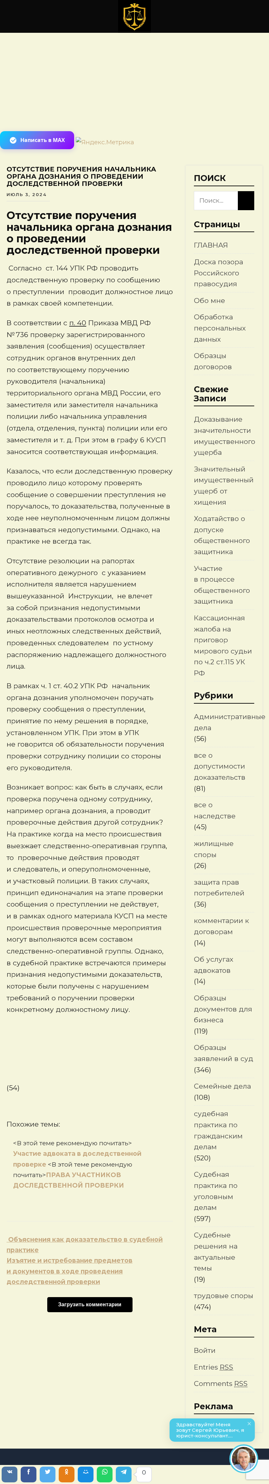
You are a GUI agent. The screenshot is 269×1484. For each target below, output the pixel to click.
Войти (205, 1350)
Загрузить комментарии (89, 1304)
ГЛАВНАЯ (211, 245)
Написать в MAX (42, 140)
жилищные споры (214, 849)
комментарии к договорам (221, 926)
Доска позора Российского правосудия (218, 273)
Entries (213, 1367)
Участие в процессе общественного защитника (222, 585)
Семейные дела (222, 1086)
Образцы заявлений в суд (223, 1053)
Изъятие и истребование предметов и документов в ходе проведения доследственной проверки (70, 1271)
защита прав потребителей (219, 887)
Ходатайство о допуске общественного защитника (222, 535)
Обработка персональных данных (220, 328)
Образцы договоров (213, 361)
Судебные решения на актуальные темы (216, 1251)
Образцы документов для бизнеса (223, 1009)
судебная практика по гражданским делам (218, 1130)
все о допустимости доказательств (219, 766)
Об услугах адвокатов (213, 964)
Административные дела (229, 722)
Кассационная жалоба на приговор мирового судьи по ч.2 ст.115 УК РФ (223, 645)
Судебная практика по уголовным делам (216, 1191)
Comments (221, 1383)
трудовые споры (223, 1296)
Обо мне (209, 300)
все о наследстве (215, 810)
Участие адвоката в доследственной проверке (78, 1153)
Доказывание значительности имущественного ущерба (224, 435)
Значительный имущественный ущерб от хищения (224, 485)
